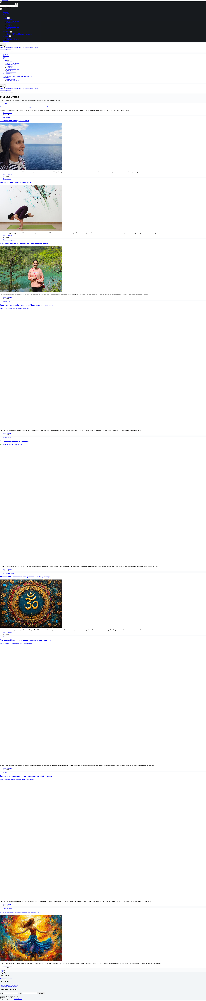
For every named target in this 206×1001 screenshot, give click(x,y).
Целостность (9, 70)
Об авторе (6, 56)
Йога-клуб (6, 77)
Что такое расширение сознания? (14, 441)
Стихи (5, 59)
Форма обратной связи (6, 978)
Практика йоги (10, 79)
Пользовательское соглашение (8, 986)
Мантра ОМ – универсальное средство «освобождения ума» (26, 577)
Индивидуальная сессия (13, 74)
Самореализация (11, 64)
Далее (2, 971)
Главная (5, 54)
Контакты (6, 82)
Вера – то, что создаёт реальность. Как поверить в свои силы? (27, 305)
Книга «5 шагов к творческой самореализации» (19, 76)
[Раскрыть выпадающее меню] (8, 60)
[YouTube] (4, 46)
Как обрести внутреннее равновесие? (16, 182)
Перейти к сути (4, 0)
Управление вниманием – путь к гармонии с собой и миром (26, 776)
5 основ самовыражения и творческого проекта (20, 912)
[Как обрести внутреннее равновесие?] (31, 230)
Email (1, 993)
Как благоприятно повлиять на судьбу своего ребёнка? (24, 107)
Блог (4, 57)
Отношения (9, 66)
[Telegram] (1, 46)
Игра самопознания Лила (13, 80)
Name (20, 993)
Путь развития (10, 61)
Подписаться (41, 993)
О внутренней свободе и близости (14, 121)
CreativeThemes (18, 999)
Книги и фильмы (11, 72)
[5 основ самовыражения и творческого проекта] (31, 960)
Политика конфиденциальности (9, 985)
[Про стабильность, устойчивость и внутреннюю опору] (31, 292)
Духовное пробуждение (12, 69)
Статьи (5, 60)
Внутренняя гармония (12, 63)
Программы (6, 73)
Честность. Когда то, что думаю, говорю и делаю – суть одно (26, 640)
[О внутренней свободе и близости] (31, 169)
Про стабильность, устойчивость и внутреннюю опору (24, 243)
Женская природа (11, 67)
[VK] (3, 46)
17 (6, 970)
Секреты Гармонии (5, 49)
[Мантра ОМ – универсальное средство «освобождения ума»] (31, 627)
